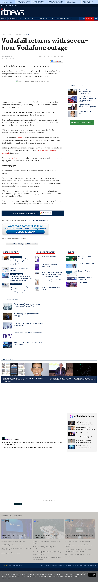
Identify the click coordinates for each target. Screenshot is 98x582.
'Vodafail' (20, 138)
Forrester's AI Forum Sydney (85, 258)
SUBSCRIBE (89, 18)
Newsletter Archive (84, 565)
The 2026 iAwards (84, 271)
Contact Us (43, 565)
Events (71, 252)
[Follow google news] (56, 60)
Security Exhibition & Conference (85, 279)
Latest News (7, 2)
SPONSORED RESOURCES (46, 252)
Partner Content (10, 252)
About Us (48, 565)
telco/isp (20, 244)
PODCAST (70, 18)
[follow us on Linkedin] (1, 5)
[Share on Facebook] (48, 56)
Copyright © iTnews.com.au (9, 238)
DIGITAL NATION (36, 18)
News (9, 35)
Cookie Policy (68, 577)
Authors (65, 565)
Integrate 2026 (83, 283)
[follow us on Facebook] (7, 5)
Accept (92, 575)
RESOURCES (59, 18)
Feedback (70, 565)
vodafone (35, 244)
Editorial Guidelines (57, 565)
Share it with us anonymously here (35, 220)
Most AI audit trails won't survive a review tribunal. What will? (39, 504)
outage (9, 244)
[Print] (62, 56)
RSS (96, 565)
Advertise (75, 565)
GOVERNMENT (13, 18)
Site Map (92, 565)
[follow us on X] (4, 5)
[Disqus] (32, 410)
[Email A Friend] (59, 56)
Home (3, 35)
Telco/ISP (27, 35)
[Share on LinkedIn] (51, 56)
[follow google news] (10, 5)
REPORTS (48, 18)
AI (28, 18)
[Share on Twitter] (45, 56)
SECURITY (23, 18)
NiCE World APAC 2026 (86, 264)
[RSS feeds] (16, 5)
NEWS (2, 18)
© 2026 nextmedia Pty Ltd (15, 565)
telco (14, 244)
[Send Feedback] (55, 56)
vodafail (27, 244)
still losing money (19, 158)
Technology (17, 35)
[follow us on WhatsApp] (13, 5)
